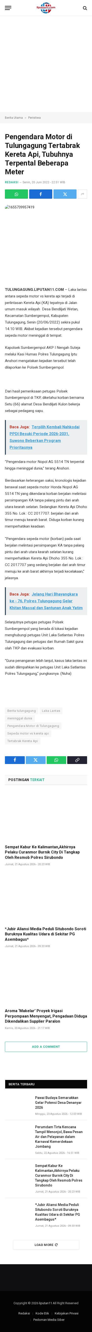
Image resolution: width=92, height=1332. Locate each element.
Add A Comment (46, 1046)
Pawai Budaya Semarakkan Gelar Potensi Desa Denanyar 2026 (58, 1102)
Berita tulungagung (21, 711)
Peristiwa (34, 117)
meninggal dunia (19, 718)
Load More (44, 1245)
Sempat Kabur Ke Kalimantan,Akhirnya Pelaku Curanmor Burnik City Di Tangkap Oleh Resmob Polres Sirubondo (42, 852)
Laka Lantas (51, 711)
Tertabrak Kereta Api (22, 741)
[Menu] (8, 7)
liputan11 (45, 1303)
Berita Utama (14, 117)
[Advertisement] (46, 64)
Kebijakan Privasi (67, 1313)
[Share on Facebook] (40, 194)
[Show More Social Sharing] (82, 194)
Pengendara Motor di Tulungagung (33, 726)
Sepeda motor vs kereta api (28, 733)
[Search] (84, 7)
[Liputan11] (46, 8)
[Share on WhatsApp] (16, 194)
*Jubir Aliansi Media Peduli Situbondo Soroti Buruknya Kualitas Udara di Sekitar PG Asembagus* (45, 934)
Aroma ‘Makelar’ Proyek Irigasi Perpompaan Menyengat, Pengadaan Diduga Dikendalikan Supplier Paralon (46, 1016)
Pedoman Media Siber (49, 1320)
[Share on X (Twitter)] (65, 194)
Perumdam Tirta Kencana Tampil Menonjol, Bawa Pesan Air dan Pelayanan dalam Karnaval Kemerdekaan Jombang (59, 1136)
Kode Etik (42, 1313)
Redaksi (11, 182)
